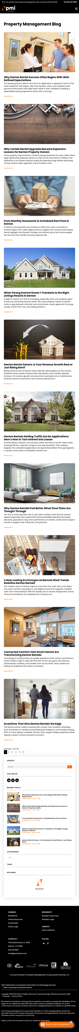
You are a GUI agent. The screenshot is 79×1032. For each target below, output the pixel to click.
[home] (8, 9)
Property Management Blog (32, 24)
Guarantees (13, 923)
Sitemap (6, 996)
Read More (8, 96)
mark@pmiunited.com (17, 953)
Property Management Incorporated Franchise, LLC (48, 975)
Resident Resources (50, 916)
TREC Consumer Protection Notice (17, 987)
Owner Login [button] (13, 926)
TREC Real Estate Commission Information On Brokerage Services (28, 985)
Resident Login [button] (48, 919)
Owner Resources (15, 919)
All (10, 858)
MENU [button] (76, 9)
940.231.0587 (71, 2)
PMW (68, 994)
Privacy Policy (17, 996)
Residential (12, 916)
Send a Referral (48, 930)
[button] (9, 780)
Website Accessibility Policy (65, 1006)
